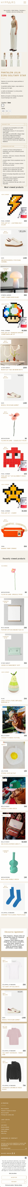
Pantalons (22, 10)
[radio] (3, 105)
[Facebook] (14, 1153)
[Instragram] (12, 1153)
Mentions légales (18, 1185)
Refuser (14, 1181)
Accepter (14, 1177)
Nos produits (7, 10)
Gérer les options (13, 1173)
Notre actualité (5, 1112)
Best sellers (4, 1131)
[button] (25, 1158)
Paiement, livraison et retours (8, 1110)
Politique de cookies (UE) (7, 1114)
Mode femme (15, 10)
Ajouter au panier (14, 117)
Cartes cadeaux (5, 1129)
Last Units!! (4, 1125)
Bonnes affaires (5, 1127)
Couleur (3, 102)
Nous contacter (5, 1108)
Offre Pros (3, 1133)
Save (5, 15)
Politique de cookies (9, 1185)
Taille (3, 108)
